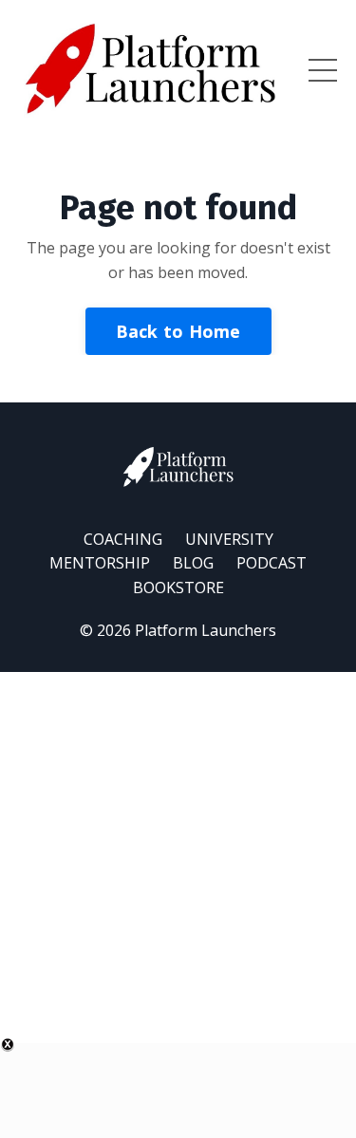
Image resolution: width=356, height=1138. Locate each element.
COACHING (123, 539)
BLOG (193, 562)
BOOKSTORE (178, 587)
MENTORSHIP (99, 562)
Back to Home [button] (178, 331)
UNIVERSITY (229, 539)
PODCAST (271, 562)
